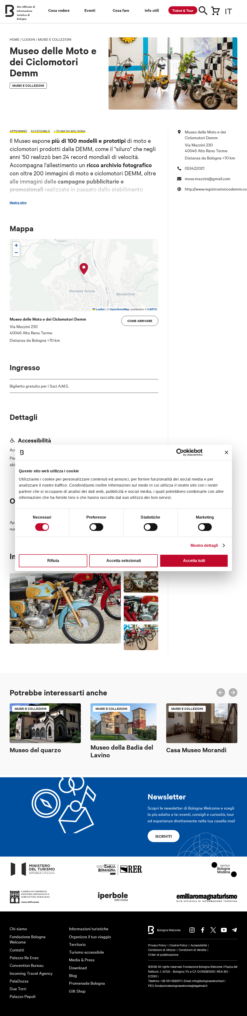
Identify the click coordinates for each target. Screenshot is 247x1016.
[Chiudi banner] (226, 452)
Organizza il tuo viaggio (90, 936)
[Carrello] (215, 10)
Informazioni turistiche (88, 928)
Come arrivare (139, 320)
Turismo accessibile (86, 952)
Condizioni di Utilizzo (162, 949)
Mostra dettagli (204, 545)
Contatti (17, 949)
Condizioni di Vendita (192, 949)
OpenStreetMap (119, 309)
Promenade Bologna (87, 983)
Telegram (234, 930)
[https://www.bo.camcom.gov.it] (30, 903)
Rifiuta (53, 561)
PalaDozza (19, 980)
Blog (73, 975)
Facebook (203, 930)
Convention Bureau (26, 965)
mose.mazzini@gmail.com (207, 178)
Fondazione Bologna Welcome (28, 939)
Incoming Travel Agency (31, 973)
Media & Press (82, 959)
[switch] (96, 527)
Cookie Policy (178, 945)
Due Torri (18, 988)
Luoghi (28, 39)
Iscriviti (163, 836)
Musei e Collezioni (54, 39)
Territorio (77, 944)
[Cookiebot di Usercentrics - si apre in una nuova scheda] (181, 452)
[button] (84, 269)
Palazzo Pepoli (22, 996)
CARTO (152, 309)
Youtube (224, 930)
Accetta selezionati (123, 561)
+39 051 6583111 (171, 980)
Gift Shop (77, 991)
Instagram (192, 930)
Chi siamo (18, 928)
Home (14, 39)
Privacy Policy (157, 945)
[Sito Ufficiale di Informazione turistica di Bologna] (9, 11)
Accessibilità (199, 945)
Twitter (213, 930)
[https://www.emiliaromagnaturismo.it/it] (206, 903)
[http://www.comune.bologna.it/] (113, 903)
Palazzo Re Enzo (24, 957)
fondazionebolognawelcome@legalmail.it (181, 985)
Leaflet (100, 309)
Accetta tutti (194, 561)
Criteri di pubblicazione (163, 954)
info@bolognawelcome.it (208, 980)
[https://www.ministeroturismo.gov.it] (33, 876)
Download (78, 967)
